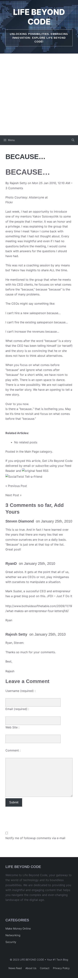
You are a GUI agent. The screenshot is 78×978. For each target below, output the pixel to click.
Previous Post (17, 486)
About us (30, 968)
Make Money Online (18, 928)
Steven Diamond (19, 521)
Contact (44, 968)
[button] (73, 140)
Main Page (31, 451)
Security (10, 942)
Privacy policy (61, 968)
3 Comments (14, 188)
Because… (27, 172)
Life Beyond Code (39, 17)
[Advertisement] (39, 94)
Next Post (12, 495)
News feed (15, 968)
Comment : (12, 750)
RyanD (11, 564)
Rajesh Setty (18, 183)
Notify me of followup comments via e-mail (35, 838)
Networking (12, 935)
